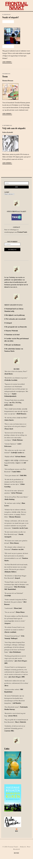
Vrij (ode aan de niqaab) (13, 128)
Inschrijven (12, 249)
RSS (16, 831)
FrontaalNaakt (16, 5)
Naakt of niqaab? (10, 17)
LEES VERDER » (7, 62)
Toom (5, 76)
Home (16, 853)
